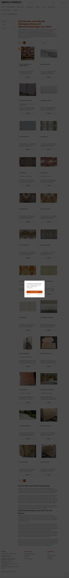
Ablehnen (28, 294)
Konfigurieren (39, 294)
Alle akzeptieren (34, 292)
